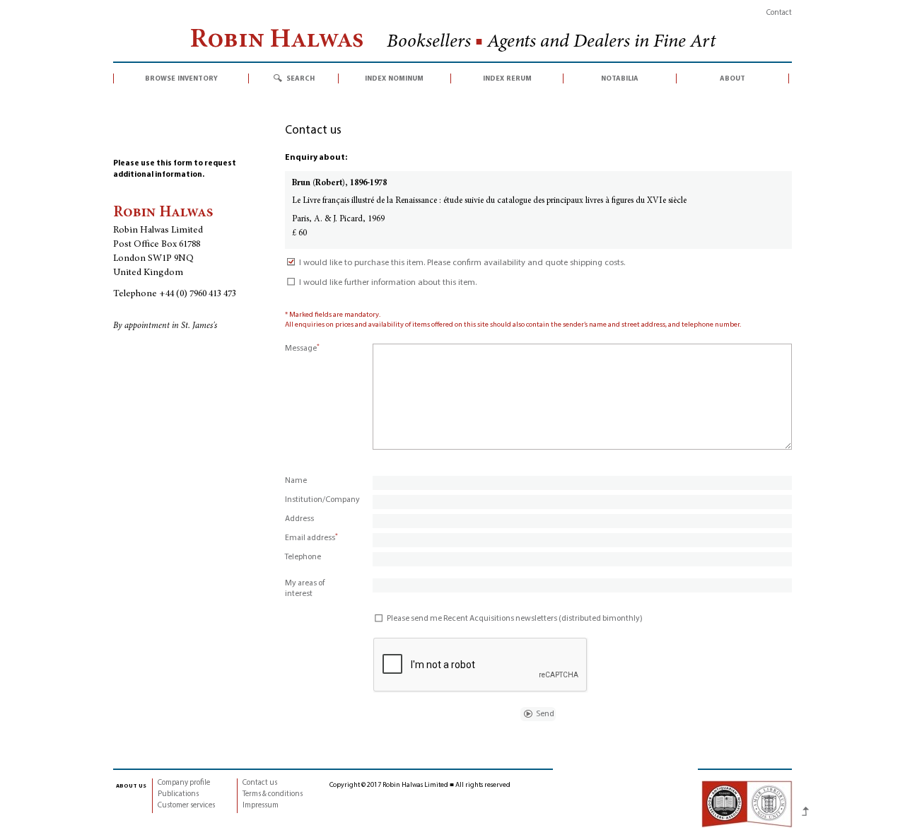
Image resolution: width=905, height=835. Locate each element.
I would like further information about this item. (388, 283)
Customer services (186, 806)
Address (299, 519)
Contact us (260, 783)
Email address (311, 538)
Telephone (303, 557)
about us (131, 785)
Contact (779, 13)
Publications (178, 794)
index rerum (507, 78)
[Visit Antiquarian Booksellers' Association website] (747, 803)
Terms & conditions (273, 794)
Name (296, 481)
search (300, 78)
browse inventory (181, 78)
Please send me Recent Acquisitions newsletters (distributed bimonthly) (515, 618)
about (732, 78)
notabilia (619, 78)
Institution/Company (322, 500)
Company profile (184, 783)
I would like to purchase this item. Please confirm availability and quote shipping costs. (462, 263)
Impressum (261, 806)
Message (302, 348)
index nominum (394, 78)
